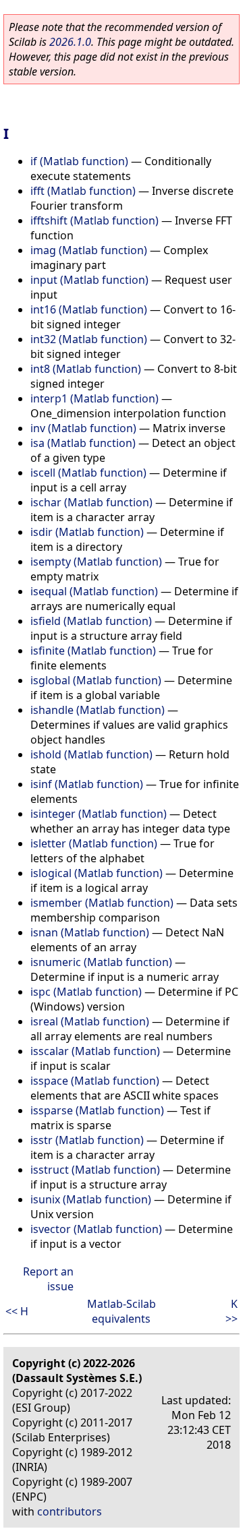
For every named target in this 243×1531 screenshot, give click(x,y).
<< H (16, 1311)
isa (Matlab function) (83, 443)
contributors (69, 1511)
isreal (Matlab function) (89, 1021)
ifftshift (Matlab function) (94, 220)
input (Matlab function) (89, 279)
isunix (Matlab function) (90, 1199)
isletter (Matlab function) (93, 843)
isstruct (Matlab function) (95, 1169)
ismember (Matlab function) (101, 902)
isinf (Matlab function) (86, 784)
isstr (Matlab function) (87, 1140)
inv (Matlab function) (83, 428)
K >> (231, 1311)
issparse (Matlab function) (97, 1110)
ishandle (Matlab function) (97, 709)
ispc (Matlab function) (86, 991)
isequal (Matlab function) (94, 591)
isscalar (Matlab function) (95, 1051)
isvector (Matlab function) (96, 1229)
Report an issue (48, 1279)
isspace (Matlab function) (94, 1080)
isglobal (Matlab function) (95, 680)
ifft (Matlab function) (83, 190)
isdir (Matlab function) (87, 531)
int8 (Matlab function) (85, 368)
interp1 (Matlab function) (94, 398)
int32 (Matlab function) (88, 339)
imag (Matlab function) (88, 250)
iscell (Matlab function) (88, 472)
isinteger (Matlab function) (98, 813)
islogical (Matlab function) (96, 873)
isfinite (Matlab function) (93, 650)
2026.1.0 (70, 41)
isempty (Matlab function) (96, 561)
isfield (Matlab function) (91, 620)
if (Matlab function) (79, 161)
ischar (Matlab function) (91, 502)
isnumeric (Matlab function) (101, 962)
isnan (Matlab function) (89, 932)
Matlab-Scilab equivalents (121, 1311)
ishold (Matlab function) (91, 754)
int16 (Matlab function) (88, 309)
